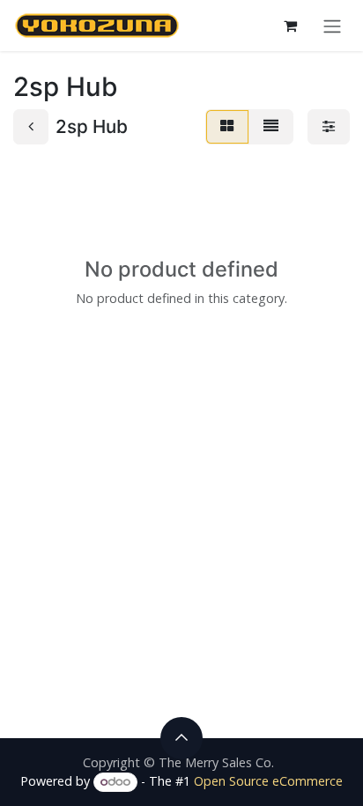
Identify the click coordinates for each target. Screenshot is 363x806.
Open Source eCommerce (268, 781)
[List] (270, 126)
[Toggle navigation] (332, 25)
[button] (181, 738)
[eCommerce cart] (289, 25)
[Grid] (227, 126)
